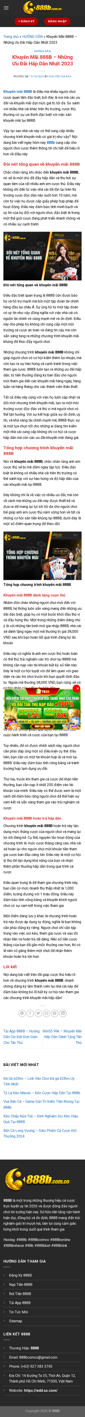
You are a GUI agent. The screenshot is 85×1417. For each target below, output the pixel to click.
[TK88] (42, 708)
